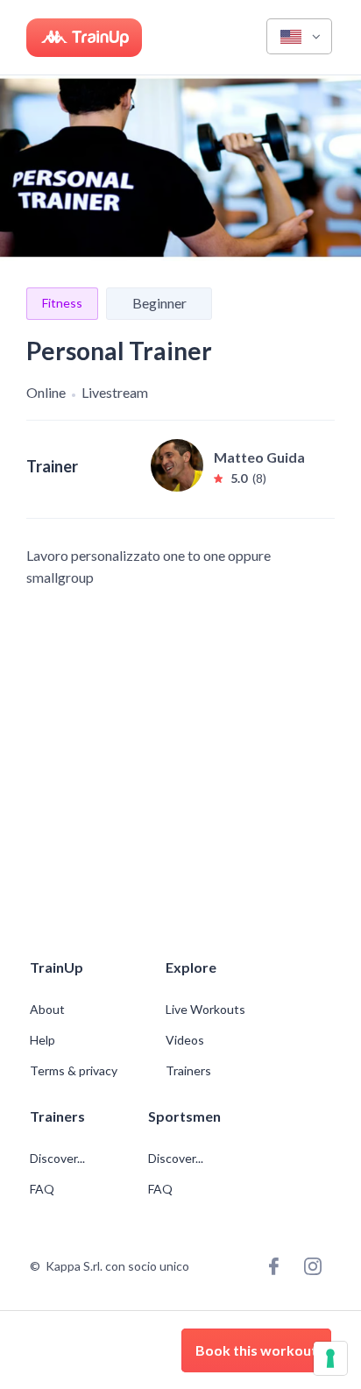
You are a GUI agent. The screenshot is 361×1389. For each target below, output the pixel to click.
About (47, 1010)
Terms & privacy (73, 1071)
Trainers (188, 1071)
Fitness (62, 302)
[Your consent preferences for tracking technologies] (330, 1358)
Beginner (159, 302)
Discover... (59, 1159)
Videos (185, 1040)
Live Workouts (205, 1010)
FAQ (42, 1189)
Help (42, 1040)
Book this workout (256, 1350)
